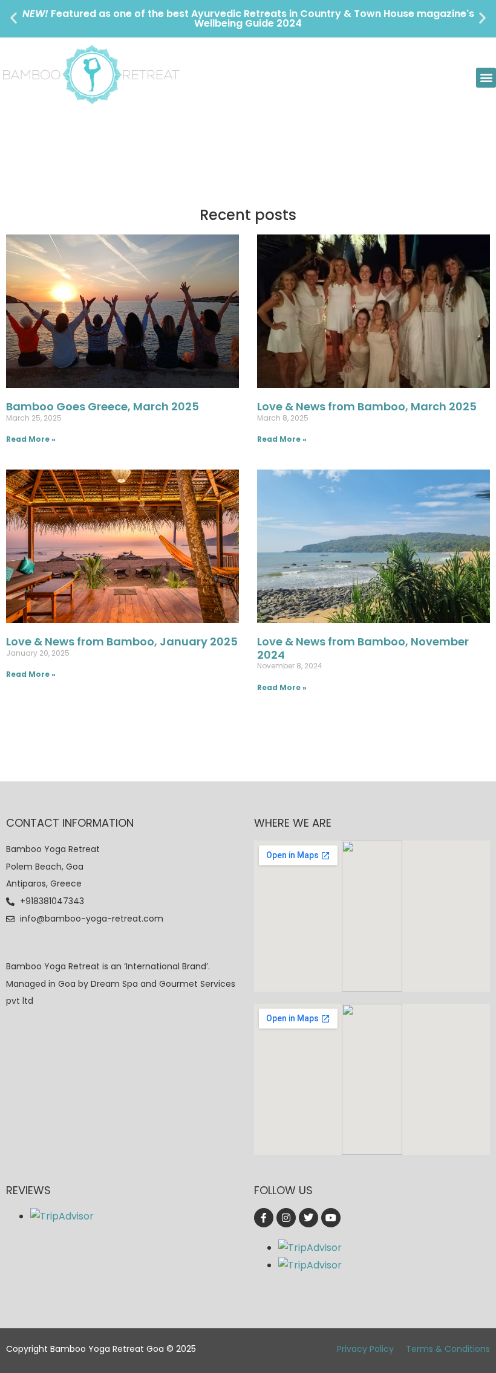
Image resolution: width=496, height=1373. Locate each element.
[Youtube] (331, 1217)
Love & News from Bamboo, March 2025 (367, 406)
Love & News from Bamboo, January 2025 (122, 641)
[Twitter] (308, 1217)
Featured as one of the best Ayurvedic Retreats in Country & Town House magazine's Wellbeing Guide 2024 (248, 18)
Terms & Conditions (448, 1349)
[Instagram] (286, 1217)
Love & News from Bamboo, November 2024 (363, 648)
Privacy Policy (365, 1349)
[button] (13, 17)
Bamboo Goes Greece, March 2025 (102, 406)
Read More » (31, 439)
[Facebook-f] (263, 1217)
